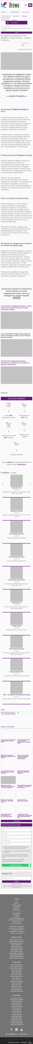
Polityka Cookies (16, 921)
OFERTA (3, 12)
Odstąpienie (16, 915)
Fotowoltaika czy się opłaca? (16, 926)
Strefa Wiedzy (8, 26)
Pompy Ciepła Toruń (16, 988)
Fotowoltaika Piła (16, 1013)
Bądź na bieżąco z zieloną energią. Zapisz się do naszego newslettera (17, 851)
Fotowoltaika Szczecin (16, 1018)
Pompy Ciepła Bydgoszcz (16, 966)
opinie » (10, 462)
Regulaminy (16, 916)
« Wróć (16, 32)
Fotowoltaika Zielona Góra (16, 1024)
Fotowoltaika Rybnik (16, 1016)
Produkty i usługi (16, 905)
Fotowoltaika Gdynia (16, 1003)
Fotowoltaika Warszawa (16, 1023)
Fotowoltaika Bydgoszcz (16, 998)
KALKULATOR (25, 12)
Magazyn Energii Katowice (16, 943)
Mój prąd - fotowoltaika (16, 933)
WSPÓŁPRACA (5, 20)
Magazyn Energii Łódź (16, 945)
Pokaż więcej (16, 821)
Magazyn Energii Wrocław (16, 956)
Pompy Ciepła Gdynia (16, 971)
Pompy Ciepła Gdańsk (16, 969)
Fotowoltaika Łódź (16, 1009)
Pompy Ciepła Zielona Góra (16, 991)
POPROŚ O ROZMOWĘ (15, 865)
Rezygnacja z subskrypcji (16, 883)
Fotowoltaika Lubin (16, 1008)
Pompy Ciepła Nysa (16, 978)
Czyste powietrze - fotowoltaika (16, 931)
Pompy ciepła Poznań (16, 983)
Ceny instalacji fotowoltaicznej (16, 928)
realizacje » (22, 464)
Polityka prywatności (13, 856)
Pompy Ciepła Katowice (16, 974)
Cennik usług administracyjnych (17, 920)
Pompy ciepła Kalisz (16, 973)
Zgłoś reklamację (16, 913)
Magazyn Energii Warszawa (16, 955)
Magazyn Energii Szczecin (16, 950)
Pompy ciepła (16, 908)
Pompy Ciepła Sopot (16, 984)
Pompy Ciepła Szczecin (16, 986)
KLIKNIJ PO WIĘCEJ (16, 96)
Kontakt (16, 903)
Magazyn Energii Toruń (16, 951)
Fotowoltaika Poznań (16, 1014)
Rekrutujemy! (14, 22)
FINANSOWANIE (14, 12)
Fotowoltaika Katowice (16, 1006)
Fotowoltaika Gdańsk (16, 1001)
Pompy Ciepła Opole (16, 979)
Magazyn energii (17, 910)
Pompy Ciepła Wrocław (16, 989)
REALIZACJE (16, 16)
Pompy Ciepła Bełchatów (17, 964)
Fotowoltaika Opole (16, 1011)
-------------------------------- (16, 911)
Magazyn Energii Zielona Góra (16, 958)
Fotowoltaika (16, 906)
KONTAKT (14, 20)
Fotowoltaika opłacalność (16, 930)
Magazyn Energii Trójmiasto (16, 953)
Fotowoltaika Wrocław (16, 1021)
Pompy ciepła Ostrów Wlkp (16, 981)
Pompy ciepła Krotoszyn (17, 976)
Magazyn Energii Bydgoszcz (16, 940)
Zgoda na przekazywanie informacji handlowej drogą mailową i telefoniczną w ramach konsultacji (16, 847)
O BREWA (24, 16)
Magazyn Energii (19, 109)
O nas (16, 901)
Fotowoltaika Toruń (16, 1019)
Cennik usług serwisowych (16, 918)
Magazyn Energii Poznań (16, 948)
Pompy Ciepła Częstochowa (16, 968)
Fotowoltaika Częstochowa (16, 999)
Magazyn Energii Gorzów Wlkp (16, 941)
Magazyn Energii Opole (16, 946)
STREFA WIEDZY (5, 16)
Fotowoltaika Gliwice (16, 1004)
